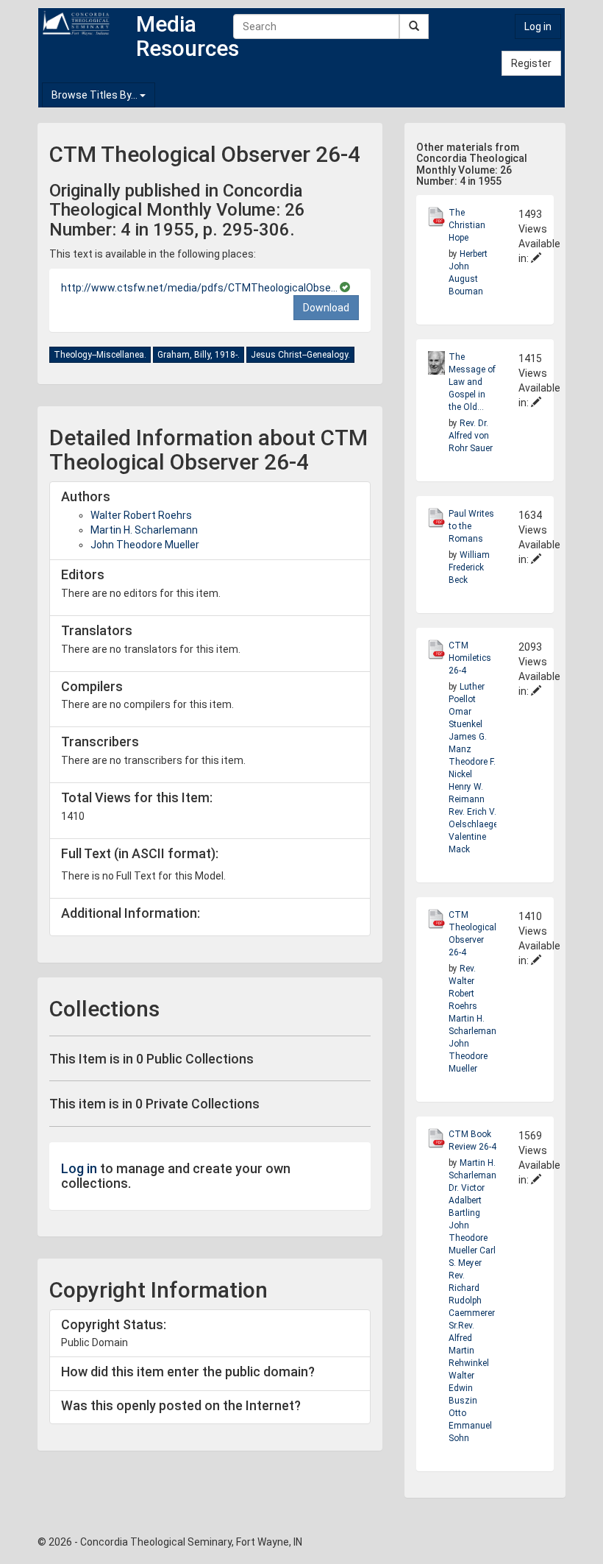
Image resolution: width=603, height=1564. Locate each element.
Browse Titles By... (95, 95)
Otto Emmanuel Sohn (470, 1425)
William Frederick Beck (469, 567)
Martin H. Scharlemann (144, 530)
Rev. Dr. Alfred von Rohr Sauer (471, 435)
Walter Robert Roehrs (141, 515)
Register (531, 63)
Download (326, 308)
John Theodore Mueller (144, 545)
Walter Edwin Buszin (463, 1388)
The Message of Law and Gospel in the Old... (472, 382)
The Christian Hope (467, 225)
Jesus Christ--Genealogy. (300, 355)
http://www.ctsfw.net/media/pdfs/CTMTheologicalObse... (200, 288)
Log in (538, 26)
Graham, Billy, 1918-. (198, 355)
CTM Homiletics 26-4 (470, 658)
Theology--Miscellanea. (100, 355)
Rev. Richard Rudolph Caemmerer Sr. (472, 1300)
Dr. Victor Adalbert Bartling (467, 1200)
